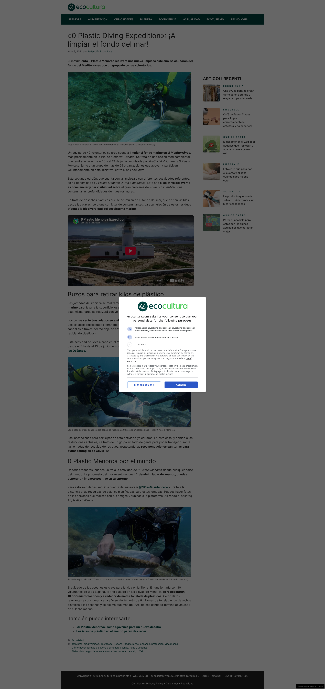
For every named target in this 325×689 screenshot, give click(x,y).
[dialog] (162, 344)
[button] (162, 344)
